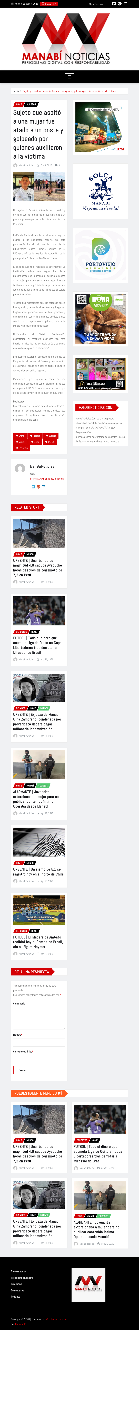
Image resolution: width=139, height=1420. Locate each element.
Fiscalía (36, 435)
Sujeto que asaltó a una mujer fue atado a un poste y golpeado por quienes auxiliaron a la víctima (69, 91)
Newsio (62, 1319)
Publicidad (16, 1284)
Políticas (15, 1297)
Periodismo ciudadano (22, 1278)
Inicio (16, 91)
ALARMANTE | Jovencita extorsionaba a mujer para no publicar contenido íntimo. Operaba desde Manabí (36, 799)
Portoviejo (23, 447)
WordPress (51, 1319)
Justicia (52, 435)
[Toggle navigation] (69, 76)
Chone (21, 435)
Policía (51, 441)
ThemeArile (20, 1324)
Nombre (17, 1034)
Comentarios (17, 1290)
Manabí (22, 441)
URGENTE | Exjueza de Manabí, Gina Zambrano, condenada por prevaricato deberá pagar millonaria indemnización (37, 721)
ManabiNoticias (26, 165)
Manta (36, 441)
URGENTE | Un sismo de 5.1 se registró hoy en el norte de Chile (38, 871)
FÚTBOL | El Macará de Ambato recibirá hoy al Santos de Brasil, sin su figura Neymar (38, 942)
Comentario (19, 1003)
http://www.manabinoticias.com (47, 478)
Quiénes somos (18, 1271)
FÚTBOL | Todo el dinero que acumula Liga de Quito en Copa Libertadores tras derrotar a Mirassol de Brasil (37, 645)
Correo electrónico (23, 1051)
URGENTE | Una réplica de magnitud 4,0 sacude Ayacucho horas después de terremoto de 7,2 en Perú (37, 567)
